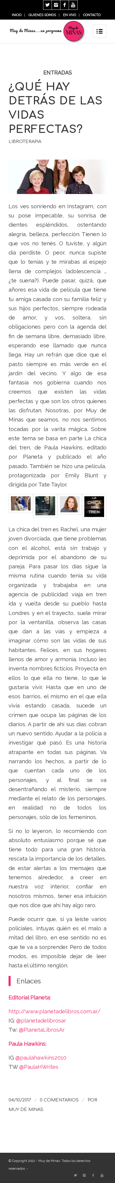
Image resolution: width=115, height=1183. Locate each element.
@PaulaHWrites (38, 1067)
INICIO (17, 15)
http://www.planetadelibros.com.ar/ (55, 1011)
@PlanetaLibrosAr (42, 1030)
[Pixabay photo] (57, 177)
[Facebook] (64, 4)
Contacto (92, 15)
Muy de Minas (26, 1109)
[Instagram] (56, 4)
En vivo (69, 15)
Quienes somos (42, 15)
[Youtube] (73, 4)
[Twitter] (47, 4)
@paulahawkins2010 (40, 1058)
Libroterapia (25, 141)
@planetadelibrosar (42, 1020)
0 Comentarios (59, 1100)
